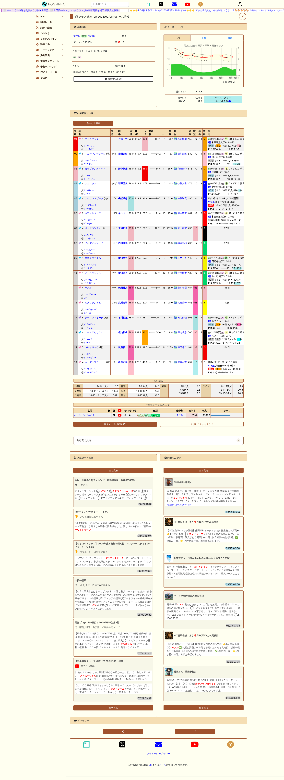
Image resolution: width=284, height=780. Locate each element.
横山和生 (123, 332)
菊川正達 (180, 153)
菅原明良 (123, 183)
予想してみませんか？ (201, 424)
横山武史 (123, 257)
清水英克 (180, 213)
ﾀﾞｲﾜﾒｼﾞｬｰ (89, 324)
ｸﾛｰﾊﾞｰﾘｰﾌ (89, 253)
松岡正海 (123, 362)
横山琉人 (123, 272)
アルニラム (90, 183)
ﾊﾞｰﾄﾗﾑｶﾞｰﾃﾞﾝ (91, 372)
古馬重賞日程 (114, 79)
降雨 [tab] (230, 37)
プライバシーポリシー (158, 753)
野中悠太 (123, 168)
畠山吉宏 (180, 228)
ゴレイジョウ (92, 347)
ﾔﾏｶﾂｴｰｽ (88, 339)
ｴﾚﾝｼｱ (87, 193)
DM (150, 764)
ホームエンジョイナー (85, 415)
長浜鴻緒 (123, 198)
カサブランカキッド (95, 168)
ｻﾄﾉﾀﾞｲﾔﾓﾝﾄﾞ (90, 369)
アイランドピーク (94, 198)
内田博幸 (123, 243)
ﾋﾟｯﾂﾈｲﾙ (88, 223)
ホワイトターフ (93, 213)
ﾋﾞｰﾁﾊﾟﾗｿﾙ (89, 179)
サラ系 (211, 201)
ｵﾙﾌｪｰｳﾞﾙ (89, 235)
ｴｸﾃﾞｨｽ (87, 313)
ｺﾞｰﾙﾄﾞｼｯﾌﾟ (90, 220)
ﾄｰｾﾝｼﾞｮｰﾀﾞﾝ (90, 160)
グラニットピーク (94, 317)
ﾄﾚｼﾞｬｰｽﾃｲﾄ (90, 327)
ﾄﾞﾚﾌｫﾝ (87, 175)
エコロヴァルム (93, 257)
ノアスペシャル (93, 272)
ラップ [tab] (177, 37)
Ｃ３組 (211, 365)
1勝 (209, 142)
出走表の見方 (83, 440)
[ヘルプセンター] (200, 4)
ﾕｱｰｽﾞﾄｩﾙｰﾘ (90, 205)
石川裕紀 (123, 317)
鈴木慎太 (180, 272)
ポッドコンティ (93, 228)
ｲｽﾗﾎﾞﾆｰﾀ (89, 354)
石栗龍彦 (180, 138)
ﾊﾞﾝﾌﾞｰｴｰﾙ (89, 145)
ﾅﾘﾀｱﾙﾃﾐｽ (89, 208)
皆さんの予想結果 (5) (115, 424)
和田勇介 (180, 168)
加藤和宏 (180, 198)
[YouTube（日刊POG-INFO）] (187, 4)
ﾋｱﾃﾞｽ (87, 342)
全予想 (179, 415)
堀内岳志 (180, 332)
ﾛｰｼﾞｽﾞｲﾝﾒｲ (90, 264)
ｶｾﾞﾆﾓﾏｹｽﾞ (89, 149)
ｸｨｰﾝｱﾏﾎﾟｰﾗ (90, 357)
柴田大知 (123, 153)
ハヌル (88, 287)
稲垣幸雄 (180, 243)
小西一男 (180, 257)
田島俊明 (180, 317)
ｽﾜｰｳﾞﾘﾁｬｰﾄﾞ (90, 309)
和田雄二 (180, 347)
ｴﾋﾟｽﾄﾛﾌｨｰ (89, 238)
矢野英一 (180, 302)
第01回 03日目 (84, 36)
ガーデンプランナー (95, 362)
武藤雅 (121, 347)
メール (162, 764)
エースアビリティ (94, 332)
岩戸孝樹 (180, 287)
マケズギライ (92, 138)
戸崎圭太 (123, 138)
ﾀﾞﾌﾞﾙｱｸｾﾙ (89, 283)
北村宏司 (123, 302)
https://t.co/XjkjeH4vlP (179, 504)
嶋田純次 (123, 287)
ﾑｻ (85, 298)
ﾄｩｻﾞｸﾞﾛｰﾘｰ (90, 294)
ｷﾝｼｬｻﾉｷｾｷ (89, 250)
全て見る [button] (113, 470)
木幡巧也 (123, 228)
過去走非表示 (93, 123)
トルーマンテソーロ (95, 153)
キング (121, 213)
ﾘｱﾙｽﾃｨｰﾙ (89, 190)
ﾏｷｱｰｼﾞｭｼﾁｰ (90, 164)
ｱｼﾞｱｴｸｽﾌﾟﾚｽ (90, 279)
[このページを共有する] (242, 16)
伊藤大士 (180, 183)
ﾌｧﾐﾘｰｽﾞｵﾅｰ (90, 268)
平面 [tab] (203, 37)
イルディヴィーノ (94, 243)
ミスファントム (93, 302)
